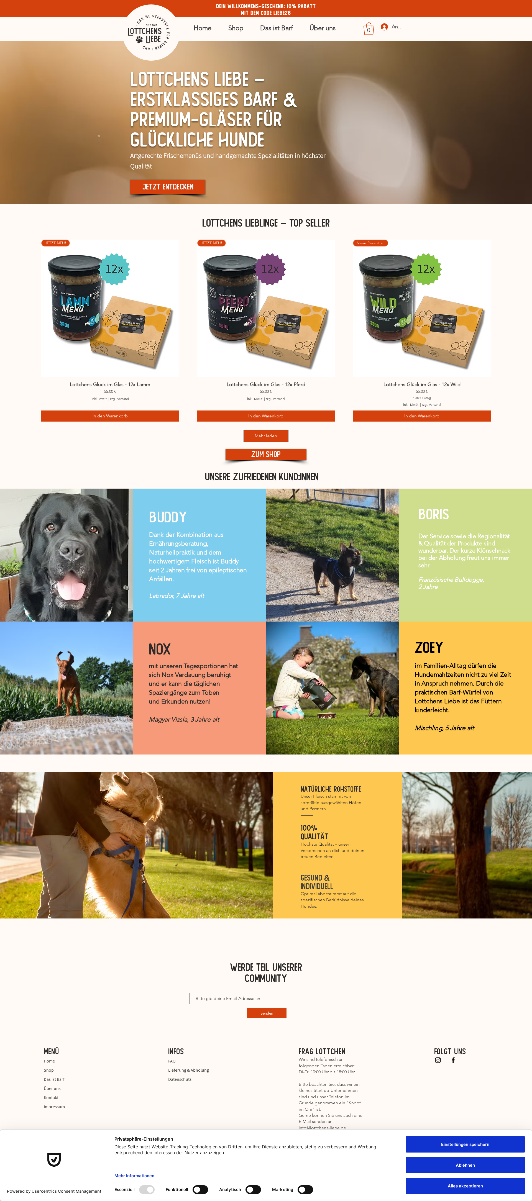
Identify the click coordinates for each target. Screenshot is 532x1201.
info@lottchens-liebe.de (322, 1127)
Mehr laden (266, 435)
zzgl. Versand (119, 399)
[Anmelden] (382, 27)
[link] (369, 28)
